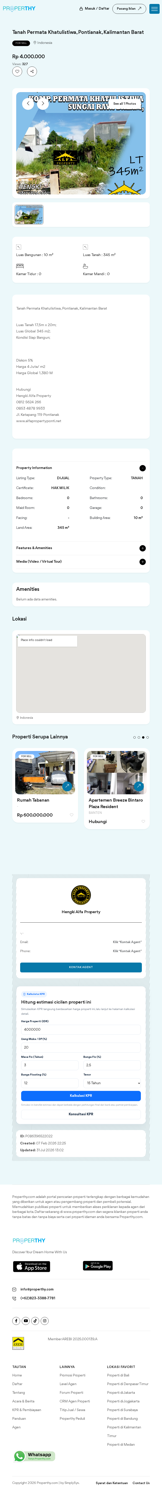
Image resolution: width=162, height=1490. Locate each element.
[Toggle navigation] (154, 9)
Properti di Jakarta (121, 1393)
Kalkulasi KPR (81, 1096)
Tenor (87, 1074)
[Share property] (32, 71)
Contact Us (141, 1483)
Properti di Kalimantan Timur (124, 1432)
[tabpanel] (45, 790)
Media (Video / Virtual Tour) (39, 562)
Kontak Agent (81, 967)
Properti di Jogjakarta (123, 1401)
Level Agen (68, 1384)
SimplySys (72, 1483)
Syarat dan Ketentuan (112, 1483)
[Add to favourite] (17, 71)
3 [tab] (143, 737)
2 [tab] (139, 737)
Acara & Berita (23, 1401)
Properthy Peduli (72, 1419)
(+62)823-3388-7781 (38, 1298)
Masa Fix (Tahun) (32, 1057)
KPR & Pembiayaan (26, 1410)
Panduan (19, 1419)
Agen (16, 1427)
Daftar (17, 1384)
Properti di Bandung (122, 1419)
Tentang (18, 1393)
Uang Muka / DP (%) (34, 1039)
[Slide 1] (29, 214)
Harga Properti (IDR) (34, 1021)
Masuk (97, 8)
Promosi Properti (72, 1375)
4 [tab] (147, 737)
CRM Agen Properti (75, 1401)
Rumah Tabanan (33, 800)
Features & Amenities (34, 548)
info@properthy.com (37, 1289)
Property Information (34, 468)
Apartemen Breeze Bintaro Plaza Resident (116, 803)
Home (17, 1375)
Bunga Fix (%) (92, 1057)
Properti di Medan (121, 1445)
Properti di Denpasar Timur (127, 1384)
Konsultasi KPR (81, 1114)
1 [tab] (134, 737)
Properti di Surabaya (122, 1410)
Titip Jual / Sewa (72, 1410)
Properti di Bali (118, 1375)
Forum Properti (71, 1393)
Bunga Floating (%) (33, 1074)
